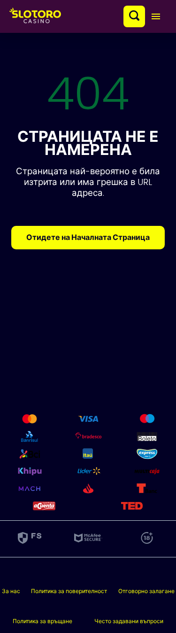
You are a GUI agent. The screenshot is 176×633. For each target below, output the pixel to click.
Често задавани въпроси (128, 621)
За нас (11, 591)
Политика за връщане (42, 621)
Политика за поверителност (69, 591)
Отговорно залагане (146, 591)
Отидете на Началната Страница (88, 237)
